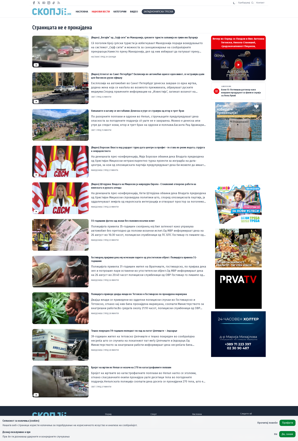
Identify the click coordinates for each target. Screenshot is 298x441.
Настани (95, 57)
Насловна (197, 414)
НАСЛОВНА (82, 11)
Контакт (260, 2)
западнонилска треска (158, 11)
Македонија (97, 170)
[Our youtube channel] (43, 2)
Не (275, 434)
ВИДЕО (134, 11)
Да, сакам (287, 434)
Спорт (154, 414)
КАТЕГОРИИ (119, 11)
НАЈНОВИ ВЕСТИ (101, 11)
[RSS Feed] (58, 2)
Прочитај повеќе (267, 422)
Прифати (287, 422)
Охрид (108, 414)
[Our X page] (38, 2)
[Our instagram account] (48, 2)
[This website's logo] (51, 12)
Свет (93, 97)
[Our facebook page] (33, 2)
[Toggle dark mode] (234, 3)
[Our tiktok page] (53, 2)
